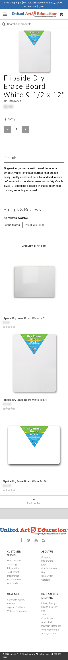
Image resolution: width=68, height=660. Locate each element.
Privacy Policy (48, 603)
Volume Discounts (16, 611)
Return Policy (14, 579)
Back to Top (34, 503)
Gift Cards (12, 583)
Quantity (9, 119)
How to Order (14, 560)
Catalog (45, 579)
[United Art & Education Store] (34, 14)
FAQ (43, 564)
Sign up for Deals (16, 607)
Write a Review (34, 224)
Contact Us (47, 576)
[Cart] (61, 14)
